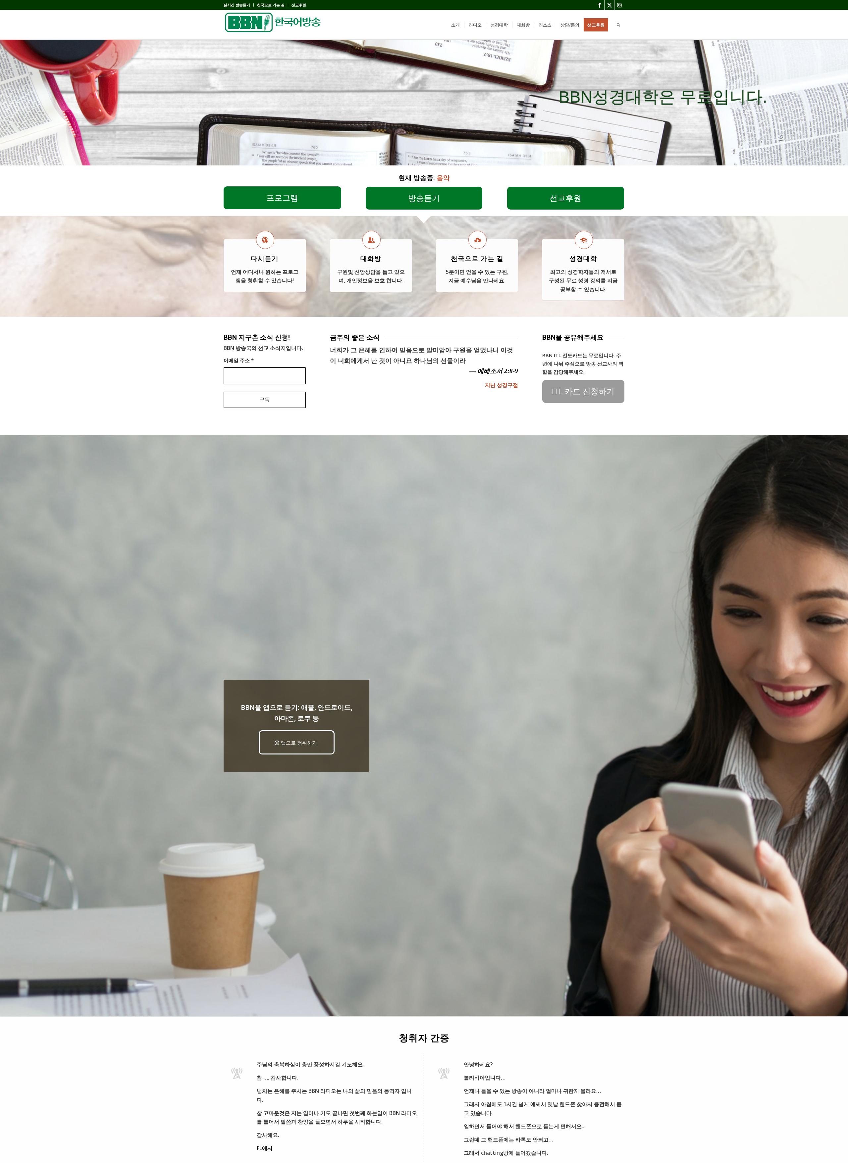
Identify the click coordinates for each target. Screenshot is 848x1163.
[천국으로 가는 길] (477, 240)
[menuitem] (239, 5)
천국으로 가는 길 (271, 4)
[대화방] (371, 240)
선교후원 (299, 4)
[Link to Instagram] (619, 5)
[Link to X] (609, 5)
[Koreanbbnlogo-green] (273, 24)
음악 (443, 177)
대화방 (370, 259)
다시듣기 (265, 259)
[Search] (618, 24)
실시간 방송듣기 (237, 4)
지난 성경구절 (501, 385)
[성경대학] (584, 240)
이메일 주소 (239, 360)
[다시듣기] (265, 240)
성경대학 (583, 259)
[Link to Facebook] (599, 5)
